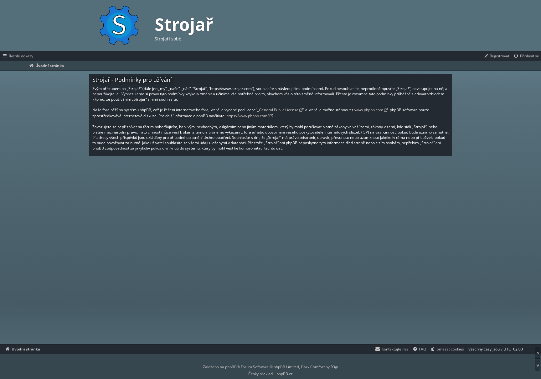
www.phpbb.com (368, 110)
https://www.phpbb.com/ (247, 115)
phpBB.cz (284, 373)
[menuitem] (526, 56)
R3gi (334, 367)
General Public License (278, 110)
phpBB (231, 367)
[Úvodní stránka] (119, 25)
